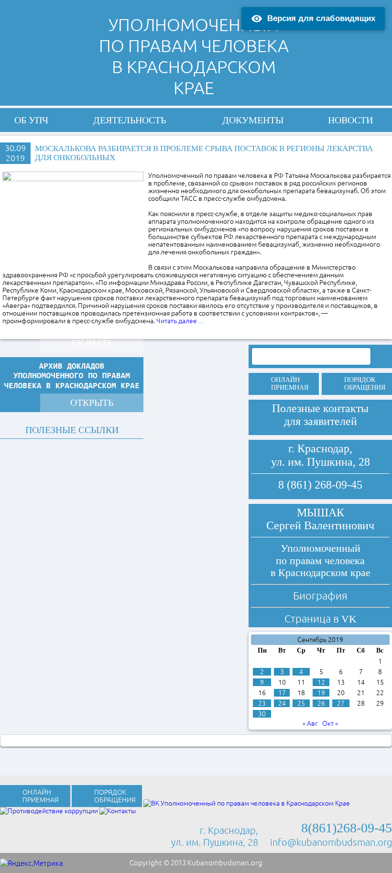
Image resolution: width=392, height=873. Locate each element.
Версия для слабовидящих (321, 18)
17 (282, 693)
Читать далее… (180, 321)
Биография (320, 595)
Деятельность (129, 120)
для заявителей (320, 421)
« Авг (310, 723)
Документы (252, 120)
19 (321, 693)
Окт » (330, 723)
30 (262, 714)
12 (321, 682)
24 (282, 703)
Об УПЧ (31, 120)
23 (262, 703)
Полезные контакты (320, 408)
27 (341, 703)
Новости (350, 120)
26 (321, 703)
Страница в (320, 618)
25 (301, 703)
